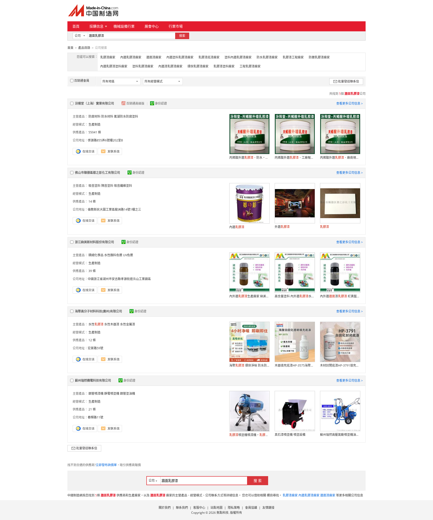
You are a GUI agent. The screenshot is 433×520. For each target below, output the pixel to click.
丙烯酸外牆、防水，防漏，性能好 (249, 157)
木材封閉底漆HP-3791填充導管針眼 (340, 365)
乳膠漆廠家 (107, 57)
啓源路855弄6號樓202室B (105, 140)
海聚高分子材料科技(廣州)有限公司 (98, 311)
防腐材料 (94, 116)
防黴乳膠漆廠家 (319, 57)
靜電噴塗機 (111, 393)
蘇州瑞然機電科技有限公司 (93, 380)
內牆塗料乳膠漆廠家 (179, 57)
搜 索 (258, 480)
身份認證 (161, 103)
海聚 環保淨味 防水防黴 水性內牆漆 (249, 365)
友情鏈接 (268, 507)
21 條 (92, 409)
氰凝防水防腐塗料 (126, 116)
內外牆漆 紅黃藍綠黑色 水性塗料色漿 (340, 296)
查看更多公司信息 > (349, 103)
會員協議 (251, 507)
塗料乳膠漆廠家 (142, 66)
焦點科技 (222, 512)
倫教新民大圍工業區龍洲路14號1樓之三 (114, 209)
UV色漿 (128, 255)
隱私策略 (234, 507)
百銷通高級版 (135, 103)
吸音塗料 (94, 186)
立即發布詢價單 (106, 465)
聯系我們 (182, 507)
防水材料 (107, 116)
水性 (95, 324)
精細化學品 (95, 255)
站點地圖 (216, 507)
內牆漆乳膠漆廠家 (170, 66)
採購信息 (96, 26)
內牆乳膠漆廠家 (130, 57)
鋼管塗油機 (127, 393)
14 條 (92, 201)
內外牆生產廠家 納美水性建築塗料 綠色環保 (249, 296)
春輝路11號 (95, 417)
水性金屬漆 (127, 324)
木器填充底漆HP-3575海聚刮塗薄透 (295, 365)
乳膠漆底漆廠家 (209, 57)
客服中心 (199, 507)
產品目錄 (84, 48)
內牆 (236, 227)
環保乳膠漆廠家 (197, 66)
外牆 (282, 227)
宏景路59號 (95, 348)
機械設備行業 (124, 26)
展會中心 (152, 26)
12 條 (92, 340)
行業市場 (176, 26)
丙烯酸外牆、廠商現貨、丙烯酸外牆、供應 (340, 157)
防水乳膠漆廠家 (267, 57)
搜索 (182, 36)
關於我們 (165, 507)
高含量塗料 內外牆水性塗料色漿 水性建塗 (295, 296)
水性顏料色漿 (113, 255)
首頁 (75, 26)
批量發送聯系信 (348, 81)
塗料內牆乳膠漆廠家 (238, 57)
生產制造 (94, 124)
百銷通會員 (81, 80)
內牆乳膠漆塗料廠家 (113, 66)
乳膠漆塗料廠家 (224, 66)
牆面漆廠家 (153, 57)
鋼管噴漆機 (95, 393)
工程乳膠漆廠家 (250, 66)
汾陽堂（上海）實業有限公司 (94, 103)
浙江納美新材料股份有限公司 (94, 242)
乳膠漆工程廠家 (293, 57)
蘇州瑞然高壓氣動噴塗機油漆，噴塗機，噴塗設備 (340, 434)
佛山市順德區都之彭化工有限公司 (97, 172)
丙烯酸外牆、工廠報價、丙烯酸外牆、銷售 (295, 157)
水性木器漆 (111, 324)
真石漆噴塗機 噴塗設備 (290, 434)
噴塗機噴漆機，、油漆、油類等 (249, 435)
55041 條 (94, 132)
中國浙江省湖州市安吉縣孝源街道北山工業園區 (119, 279)
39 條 (92, 271)
